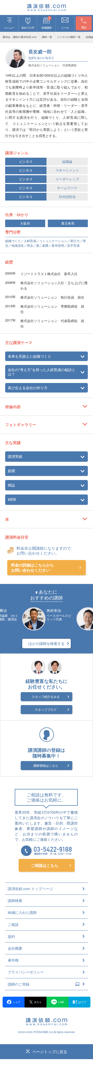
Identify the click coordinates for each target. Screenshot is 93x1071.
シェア (16, 1002)
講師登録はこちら (45, 765)
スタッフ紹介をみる (46, 696)
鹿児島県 (68, 223)
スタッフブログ (46, 709)
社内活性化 (67, 196)
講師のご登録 (18, 984)
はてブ (82, 1002)
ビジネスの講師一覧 (69, 37)
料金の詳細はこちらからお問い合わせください (32, 567)
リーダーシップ (67, 179)
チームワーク (67, 187)
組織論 (67, 161)
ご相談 (13, 924)
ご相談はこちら (44, 865)
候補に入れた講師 (22, 912)
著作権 (13, 960)
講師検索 (15, 900)
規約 (11, 936)
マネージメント (67, 170)
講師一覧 (47, 37)
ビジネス (26, 161)
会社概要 (15, 948)
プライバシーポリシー (26, 971)
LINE (61, 1002)
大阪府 (25, 223)
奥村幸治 (54, 610)
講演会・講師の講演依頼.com (20, 37)
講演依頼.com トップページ (30, 888)
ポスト (38, 1002)
